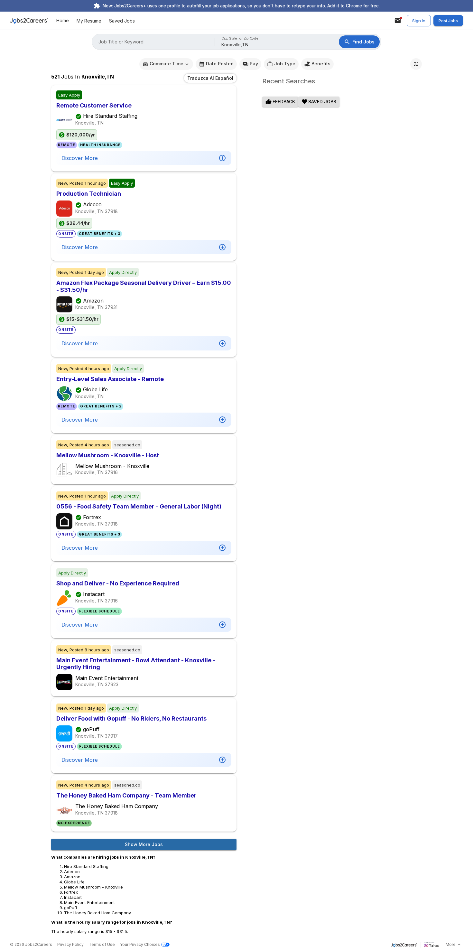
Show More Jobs (144, 844)
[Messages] (397, 20)
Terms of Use (102, 944)
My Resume (89, 20)
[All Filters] (416, 64)
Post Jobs (448, 20)
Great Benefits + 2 (101, 406)
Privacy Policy (70, 944)
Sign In (418, 20)
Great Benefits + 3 (99, 234)
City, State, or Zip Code (240, 38)
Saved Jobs (122, 20)
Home (62, 20)
